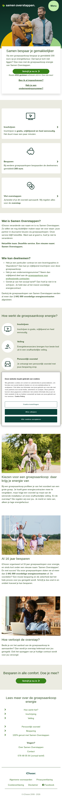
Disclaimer (33, 785)
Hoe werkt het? (31, 710)
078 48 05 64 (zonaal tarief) (31, 755)
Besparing (31, 731)
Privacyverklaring (44, 779)
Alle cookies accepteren (31, 419)
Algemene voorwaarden (20, 779)
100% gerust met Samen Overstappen (31, 735)
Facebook (49, 785)
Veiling (31, 718)
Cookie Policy (20, 396)
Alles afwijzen (31, 412)
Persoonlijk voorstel (31, 726)
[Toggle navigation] (53, 6)
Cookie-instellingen (31, 404)
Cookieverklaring (16, 785)
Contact (31, 751)
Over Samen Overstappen (31, 747)
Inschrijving (31, 714)
